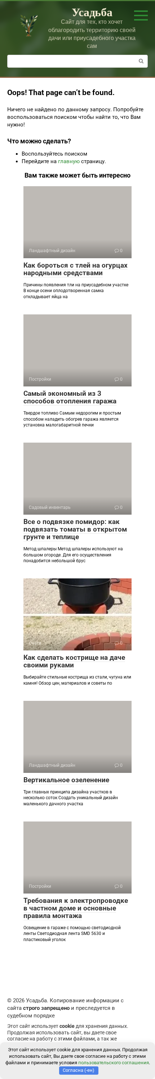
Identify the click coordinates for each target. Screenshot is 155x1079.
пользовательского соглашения (113, 1062)
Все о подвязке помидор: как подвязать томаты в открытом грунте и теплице (75, 529)
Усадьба (92, 11)
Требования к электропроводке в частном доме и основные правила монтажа (75, 908)
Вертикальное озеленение (66, 780)
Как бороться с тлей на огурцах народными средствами (75, 269)
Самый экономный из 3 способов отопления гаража (69, 397)
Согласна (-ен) (78, 1070)
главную (69, 161)
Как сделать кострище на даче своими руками (74, 661)
